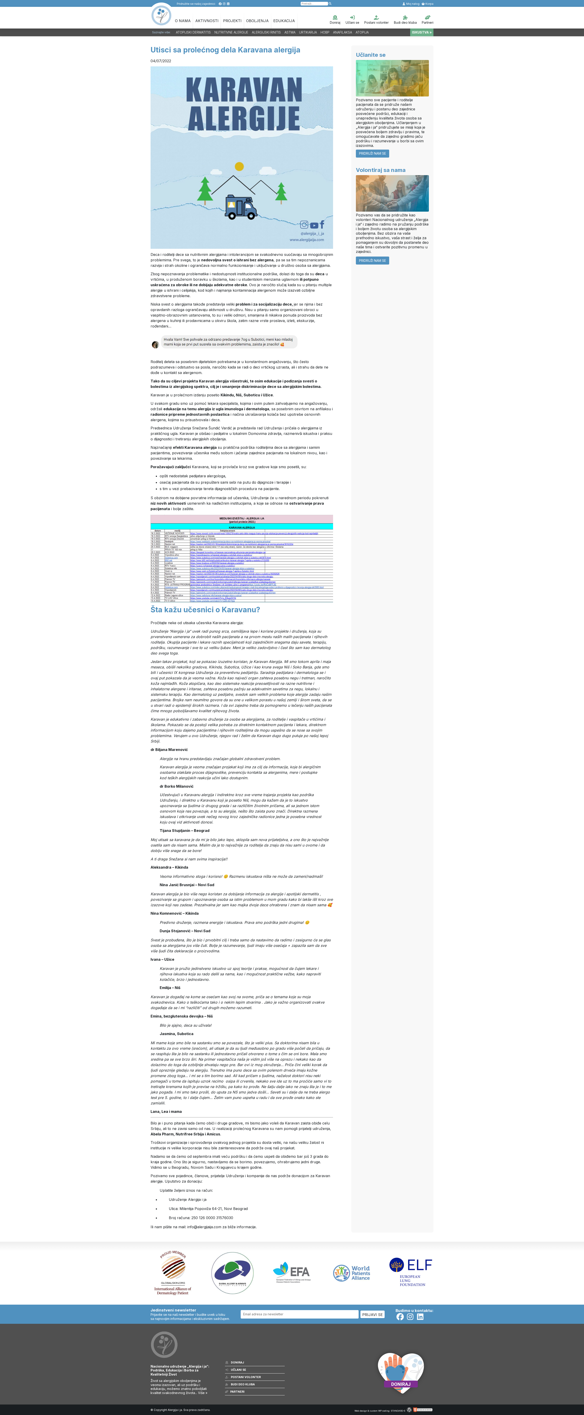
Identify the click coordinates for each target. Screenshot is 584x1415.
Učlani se (352, 22)
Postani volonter (376, 22)
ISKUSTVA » (422, 32)
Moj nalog (413, 3)
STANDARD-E (398, 1411)
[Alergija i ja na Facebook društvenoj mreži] (220, 3)
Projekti (232, 20)
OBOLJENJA (257, 20)
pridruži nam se (372, 153)
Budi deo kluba (405, 22)
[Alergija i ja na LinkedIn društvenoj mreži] (228, 3)
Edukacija (284, 20)
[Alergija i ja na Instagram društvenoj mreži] (224, 3)
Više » (202, 1393)
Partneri (427, 22)
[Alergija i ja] (161, 23)
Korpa (429, 3)
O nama (183, 20)
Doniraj (335, 22)
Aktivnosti (207, 20)
